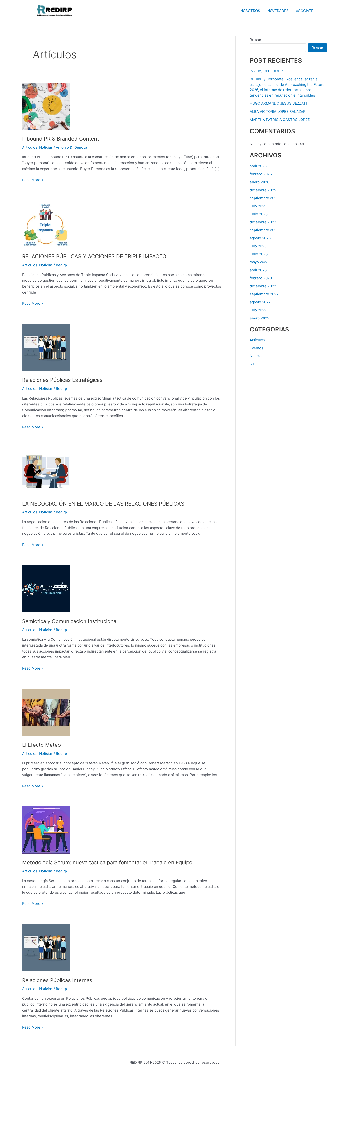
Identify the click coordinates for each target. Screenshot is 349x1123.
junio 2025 (259, 214)
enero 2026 (259, 182)
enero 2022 (259, 318)
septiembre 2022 (264, 294)
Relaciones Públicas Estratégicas (62, 380)
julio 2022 (258, 310)
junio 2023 (259, 254)
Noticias (46, 147)
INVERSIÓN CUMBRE (267, 71)
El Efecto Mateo (41, 745)
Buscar (255, 39)
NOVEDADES (278, 11)
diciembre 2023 (263, 222)
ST (252, 364)
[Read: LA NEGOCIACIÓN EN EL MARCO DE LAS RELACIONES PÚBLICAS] (46, 471)
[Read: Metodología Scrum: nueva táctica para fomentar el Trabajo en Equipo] (46, 830)
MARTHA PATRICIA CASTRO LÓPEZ (280, 119)
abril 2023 (258, 270)
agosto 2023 (260, 238)
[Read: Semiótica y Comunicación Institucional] (46, 588)
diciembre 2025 (263, 190)
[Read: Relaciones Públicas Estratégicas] (46, 347)
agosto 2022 (260, 302)
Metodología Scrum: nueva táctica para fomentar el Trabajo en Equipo (107, 862)
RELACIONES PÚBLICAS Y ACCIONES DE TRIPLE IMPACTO (94, 256)
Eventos (256, 348)
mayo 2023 (259, 262)
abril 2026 (258, 166)
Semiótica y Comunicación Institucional (70, 621)
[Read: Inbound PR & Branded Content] (46, 106)
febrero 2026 (261, 174)
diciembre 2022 (263, 286)
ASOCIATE (304, 11)
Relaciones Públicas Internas (57, 980)
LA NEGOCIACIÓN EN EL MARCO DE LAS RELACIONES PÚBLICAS (103, 504)
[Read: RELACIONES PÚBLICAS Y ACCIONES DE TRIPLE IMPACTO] (46, 223)
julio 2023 (258, 246)
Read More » (32, 179)
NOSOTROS (250, 11)
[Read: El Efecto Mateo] (46, 712)
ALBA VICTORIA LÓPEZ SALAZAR (278, 111)
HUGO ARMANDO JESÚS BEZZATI (278, 103)
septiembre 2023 (264, 230)
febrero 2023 (261, 278)
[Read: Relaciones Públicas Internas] (46, 947)
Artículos (29, 147)
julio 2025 (258, 206)
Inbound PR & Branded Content (60, 139)
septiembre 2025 (264, 198)
